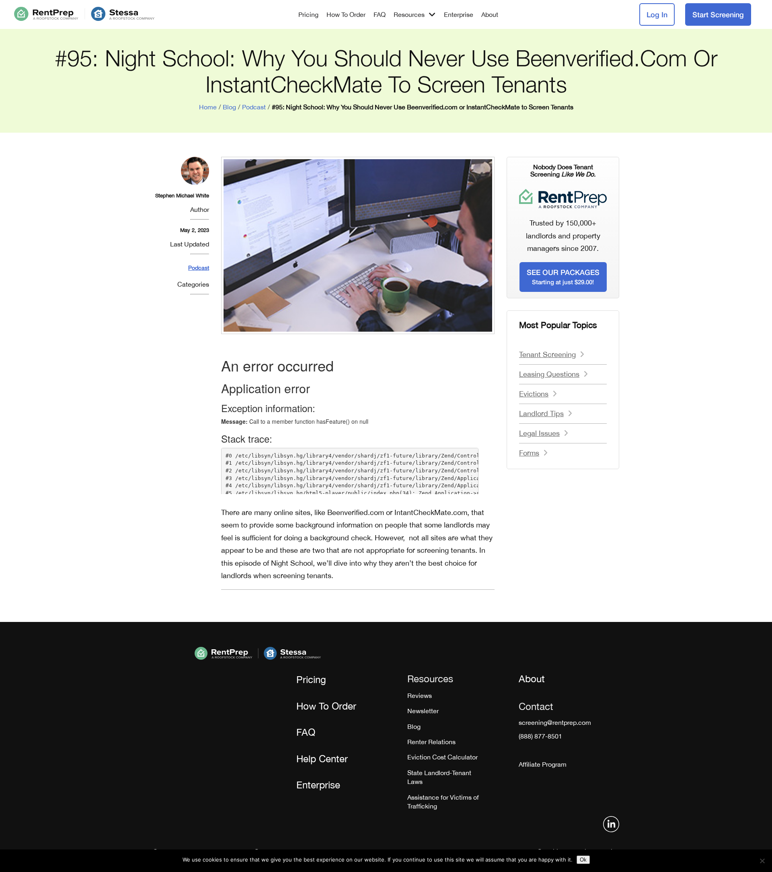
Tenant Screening (547, 354)
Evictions (533, 394)
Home (208, 107)
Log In (657, 14)
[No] (762, 861)
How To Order (345, 14)
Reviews (419, 695)
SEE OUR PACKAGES (563, 276)
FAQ (380, 14)
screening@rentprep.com (555, 722)
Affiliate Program (543, 764)
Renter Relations (431, 741)
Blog (229, 107)
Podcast (254, 107)
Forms (529, 453)
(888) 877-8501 (540, 736)
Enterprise (458, 14)
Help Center (322, 758)
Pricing (308, 14)
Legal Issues (539, 433)
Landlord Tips (541, 413)
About (489, 14)
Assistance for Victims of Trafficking (443, 802)
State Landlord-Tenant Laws (439, 777)
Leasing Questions (549, 374)
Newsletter (423, 710)
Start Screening (718, 14)
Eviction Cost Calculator (442, 757)
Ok (583, 860)
